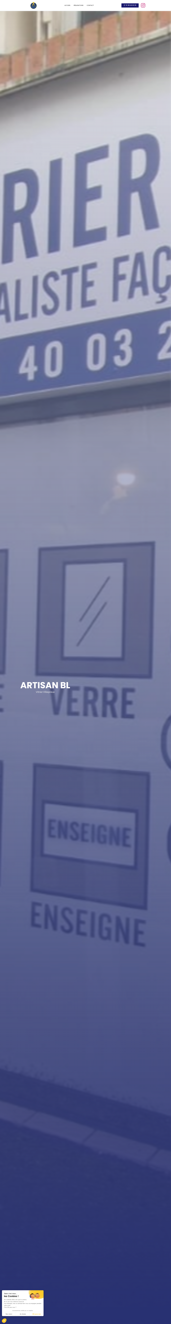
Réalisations (78, 5)
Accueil (67, 5)
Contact (90, 5)
